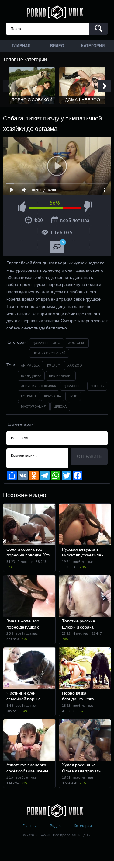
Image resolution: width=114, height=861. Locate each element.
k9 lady (53, 365)
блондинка (31, 376)
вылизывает (60, 376)
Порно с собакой (49, 353)
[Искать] (98, 29)
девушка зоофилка (38, 386)
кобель (97, 386)
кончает (28, 396)
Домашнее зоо (46, 343)
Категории (83, 826)
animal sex (30, 365)
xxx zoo (74, 365)
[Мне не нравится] (88, 207)
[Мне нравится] (21, 207)
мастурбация (33, 406)
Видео (55, 826)
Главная (29, 826)
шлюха (60, 406)
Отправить (89, 456)
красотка (52, 396)
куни (73, 396)
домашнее (73, 386)
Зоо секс (76, 343)
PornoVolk (57, 12)
